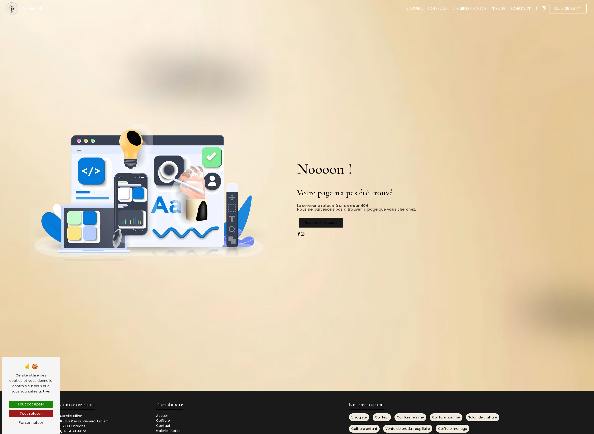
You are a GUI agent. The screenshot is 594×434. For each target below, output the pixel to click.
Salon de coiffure (482, 417)
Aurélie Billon (34, 8)
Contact (521, 8)
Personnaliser (31, 422)
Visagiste (359, 417)
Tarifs (499, 8)
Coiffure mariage (452, 428)
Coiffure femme (410, 417)
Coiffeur (382, 417)
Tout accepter (31, 404)
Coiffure (437, 8)
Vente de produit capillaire (407, 428)
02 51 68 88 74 (568, 8)
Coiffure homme (446, 417)
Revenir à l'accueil (321, 222)
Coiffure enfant (364, 428)
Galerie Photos (469, 8)
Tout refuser (31, 413)
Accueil (414, 8)
